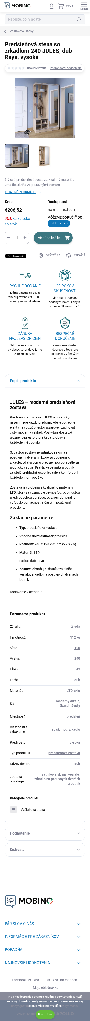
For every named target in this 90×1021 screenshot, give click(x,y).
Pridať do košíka (49, 238)
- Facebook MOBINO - (26, 980)
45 (78, 669)
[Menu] (84, 6)
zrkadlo (74, 729)
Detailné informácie (20, 192)
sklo (77, 691)
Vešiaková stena (33, 810)
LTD (69, 691)
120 (77, 648)
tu (59, 1006)
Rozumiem (45, 1014)
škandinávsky (70, 706)
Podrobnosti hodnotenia (66, 68)
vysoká (75, 742)
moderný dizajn (67, 701)
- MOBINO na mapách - (62, 980)
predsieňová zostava (64, 753)
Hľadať (79, 19)
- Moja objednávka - (45, 988)
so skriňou (59, 729)
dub (77, 680)
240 (77, 658)
